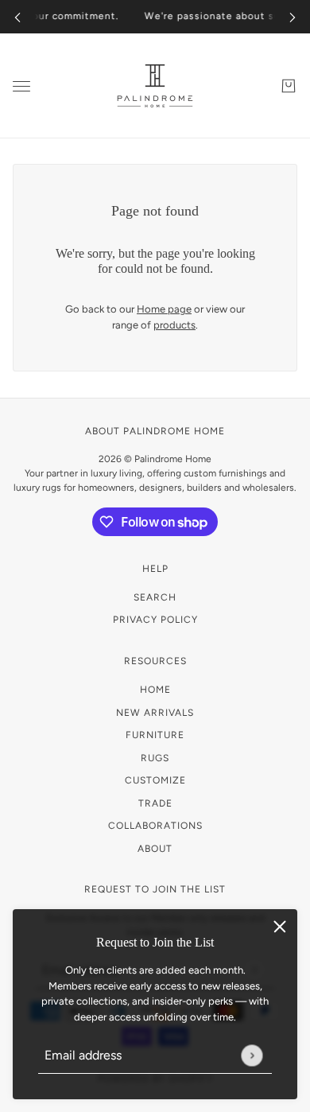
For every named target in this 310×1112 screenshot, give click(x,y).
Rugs (155, 758)
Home (155, 689)
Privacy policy (155, 619)
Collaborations (155, 825)
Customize (155, 780)
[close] (280, 927)
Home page (164, 309)
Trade (155, 803)
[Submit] (251, 1055)
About (155, 848)
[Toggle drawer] (21, 86)
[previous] (17, 17)
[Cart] (288, 86)
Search (155, 597)
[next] (292, 17)
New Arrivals (155, 712)
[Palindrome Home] (155, 86)
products (174, 325)
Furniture (155, 735)
